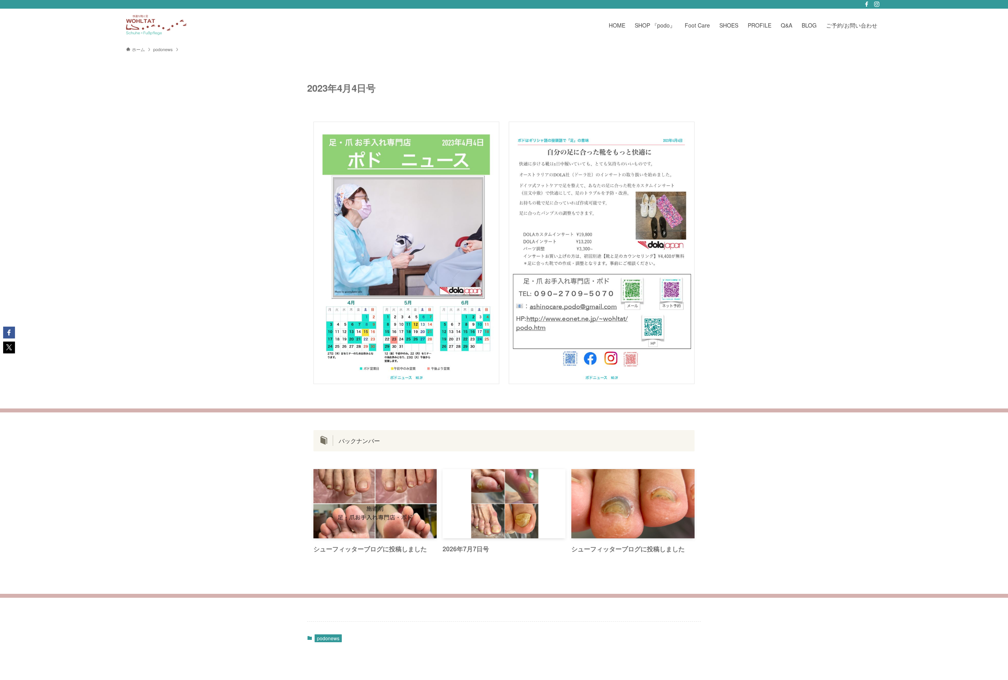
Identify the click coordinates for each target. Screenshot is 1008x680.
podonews (328, 638)
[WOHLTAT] (179, 25)
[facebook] (867, 4)
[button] (9, 332)
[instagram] (877, 4)
